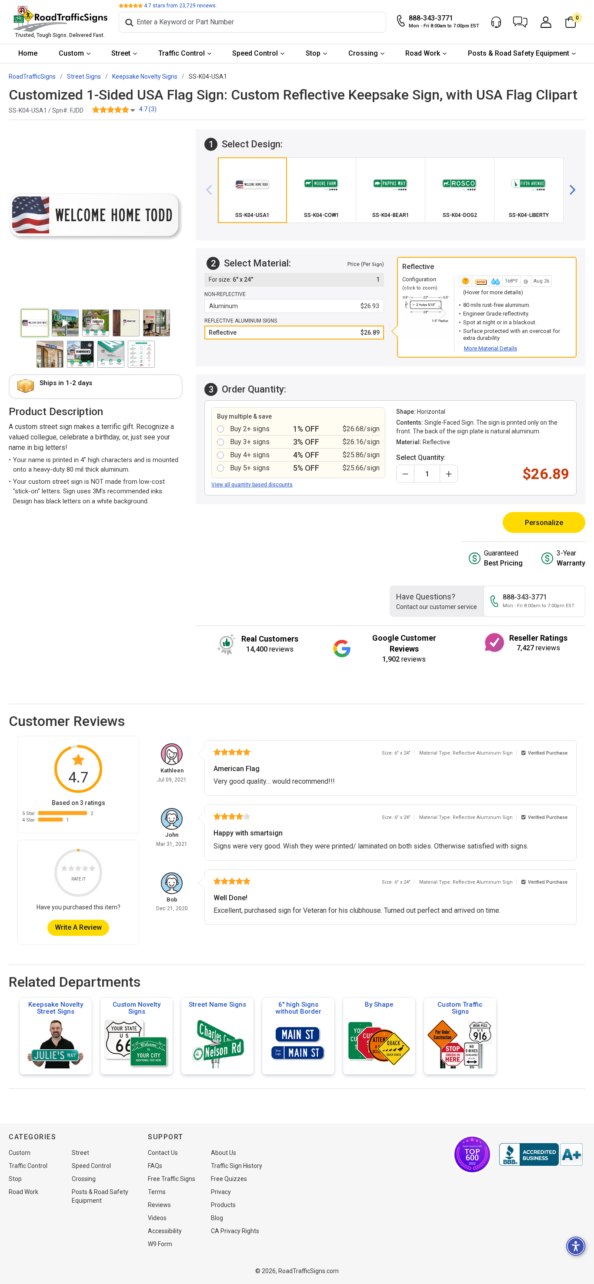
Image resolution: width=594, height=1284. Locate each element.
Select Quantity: (421, 457)
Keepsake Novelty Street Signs (55, 1008)
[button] (520, 22)
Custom (71, 53)
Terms (157, 1191)
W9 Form (160, 1244)
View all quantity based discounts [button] (252, 485)
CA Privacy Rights (235, 1230)
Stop (313, 53)
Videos (157, 1217)
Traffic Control (181, 53)
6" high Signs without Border (298, 1008)
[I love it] (92, 869)
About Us (223, 1152)
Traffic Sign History (236, 1165)
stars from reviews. (180, 6)
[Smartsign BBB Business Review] (541, 1154)
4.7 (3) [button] (148, 109)
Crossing (363, 53)
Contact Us (163, 1152)
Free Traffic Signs (171, 1178)
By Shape (379, 1004)
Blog (217, 1217)
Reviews (159, 1204)
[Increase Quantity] (448, 473)
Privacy (221, 1191)
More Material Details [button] (490, 348)
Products (223, 1204)
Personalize (544, 523)
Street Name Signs (217, 1004)
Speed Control (255, 53)
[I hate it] (64, 869)
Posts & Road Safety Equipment (518, 53)
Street (120, 53)
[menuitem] (28, 53)
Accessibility (165, 1230)
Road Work (422, 53)
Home (27, 53)
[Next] (569, 189)
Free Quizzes (229, 1178)
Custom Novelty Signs (136, 1008)
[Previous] (212, 189)
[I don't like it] (71, 869)
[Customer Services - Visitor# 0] (496, 22)
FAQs (155, 1165)
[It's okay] (78, 869)
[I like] (85, 869)
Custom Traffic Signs (460, 1008)
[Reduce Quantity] (405, 473)
